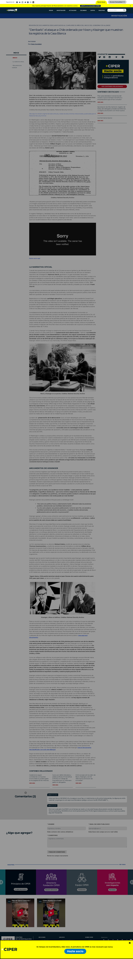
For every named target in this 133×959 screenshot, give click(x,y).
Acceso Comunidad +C (117, 2)
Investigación (61, 10)
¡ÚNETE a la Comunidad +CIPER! (90, 6)
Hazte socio (75, 951)
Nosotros (102, 10)
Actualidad (72, 10)
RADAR (51, 10)
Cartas (92, 10)
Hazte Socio (101, 2)
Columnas (83, 10)
